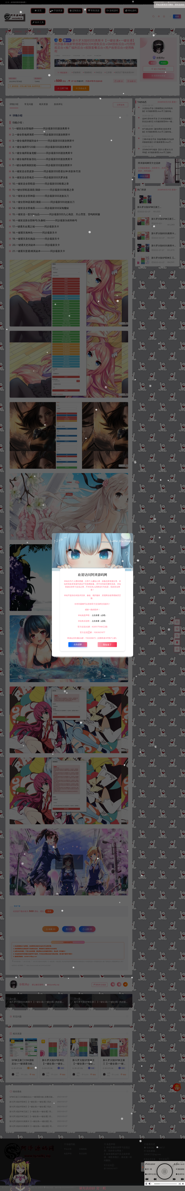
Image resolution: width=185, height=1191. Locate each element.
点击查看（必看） (99, 615)
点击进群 (78, 644)
